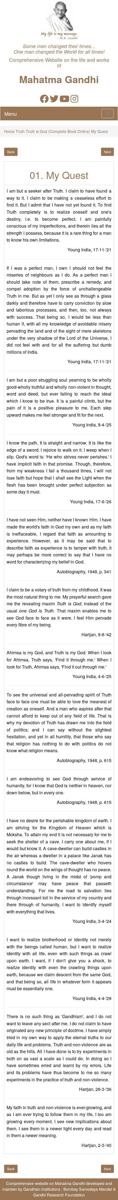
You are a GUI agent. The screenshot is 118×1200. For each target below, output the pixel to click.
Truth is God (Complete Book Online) (58, 131)
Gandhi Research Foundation (59, 1195)
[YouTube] (64, 100)
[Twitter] (54, 100)
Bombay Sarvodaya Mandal (87, 1189)
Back (11, 151)
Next (107, 151)
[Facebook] (44, 100)
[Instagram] (74, 100)
